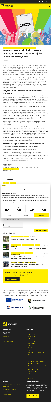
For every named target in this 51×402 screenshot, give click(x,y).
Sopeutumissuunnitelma (33, 336)
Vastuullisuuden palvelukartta (36, 361)
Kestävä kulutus (32, 376)
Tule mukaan (33, 395)
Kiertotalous (31, 345)
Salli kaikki (41, 215)
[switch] (19, 210)
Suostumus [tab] (8, 189)
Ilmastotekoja (31, 341)
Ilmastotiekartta (30, 334)
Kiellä (9, 215)
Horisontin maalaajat (33, 363)
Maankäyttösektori (33, 369)
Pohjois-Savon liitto (8, 394)
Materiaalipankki (30, 359)
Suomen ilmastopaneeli (9, 391)
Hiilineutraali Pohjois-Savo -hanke (11, 384)
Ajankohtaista (30, 332)
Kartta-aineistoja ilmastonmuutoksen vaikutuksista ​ (38, 366)
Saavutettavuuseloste (8, 341)
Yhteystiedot (29, 378)
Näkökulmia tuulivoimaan (35, 373)
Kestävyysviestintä (33, 371)
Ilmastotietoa (31, 343)
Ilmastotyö (29, 338)
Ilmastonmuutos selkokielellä (36, 352)
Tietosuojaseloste (7, 344)
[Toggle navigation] (49, 6)
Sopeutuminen (32, 347)
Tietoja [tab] (42, 189)
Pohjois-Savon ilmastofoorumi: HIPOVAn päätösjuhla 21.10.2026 (28, 248)
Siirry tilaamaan (12, 279)
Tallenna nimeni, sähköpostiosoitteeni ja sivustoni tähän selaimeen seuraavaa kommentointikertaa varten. (25, 218)
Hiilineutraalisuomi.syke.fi (9, 389)
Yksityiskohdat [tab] (25, 189)
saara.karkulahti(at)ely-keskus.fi (11, 169)
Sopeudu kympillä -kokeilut (35, 350)
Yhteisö (28, 354)
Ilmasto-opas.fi (6, 386)
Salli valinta (25, 215)
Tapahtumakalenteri (31, 356)
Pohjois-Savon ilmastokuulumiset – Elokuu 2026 (24, 239)
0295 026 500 (6, 336)
